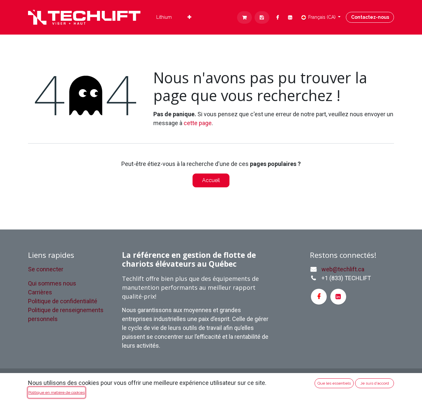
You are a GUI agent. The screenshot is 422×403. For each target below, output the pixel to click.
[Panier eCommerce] (244, 17)
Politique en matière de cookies (56, 392)
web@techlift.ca (342, 269)
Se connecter (45, 269)
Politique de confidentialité (62, 301)
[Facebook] (278, 17)
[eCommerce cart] (262, 17)
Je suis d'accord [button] (374, 383)
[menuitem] (164, 17)
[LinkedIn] (290, 17)
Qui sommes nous (52, 283)
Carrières (40, 292)
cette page (198, 123)
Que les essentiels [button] (334, 383)
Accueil (211, 180)
